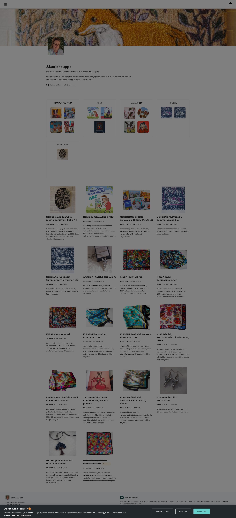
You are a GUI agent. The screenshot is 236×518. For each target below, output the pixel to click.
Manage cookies (162, 511)
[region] (118, 511)
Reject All (183, 511)
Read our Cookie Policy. (22, 515)
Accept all (201, 511)
